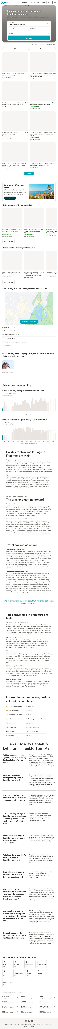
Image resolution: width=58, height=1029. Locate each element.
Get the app (25, 2)
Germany (42, 44)
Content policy (48, 1024)
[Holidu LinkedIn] (29, 1021)
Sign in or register (10, 198)
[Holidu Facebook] (32, 1021)
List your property (35, 2)
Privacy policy (40, 1024)
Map (16, 48)
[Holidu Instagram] (26, 1021)
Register (50, 2)
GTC (34, 1024)
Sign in (43, 2)
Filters (43, 48)
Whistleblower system (29, 1026)
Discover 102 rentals (29, 321)
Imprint (29, 1024)
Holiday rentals (34, 44)
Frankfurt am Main (50, 44)
